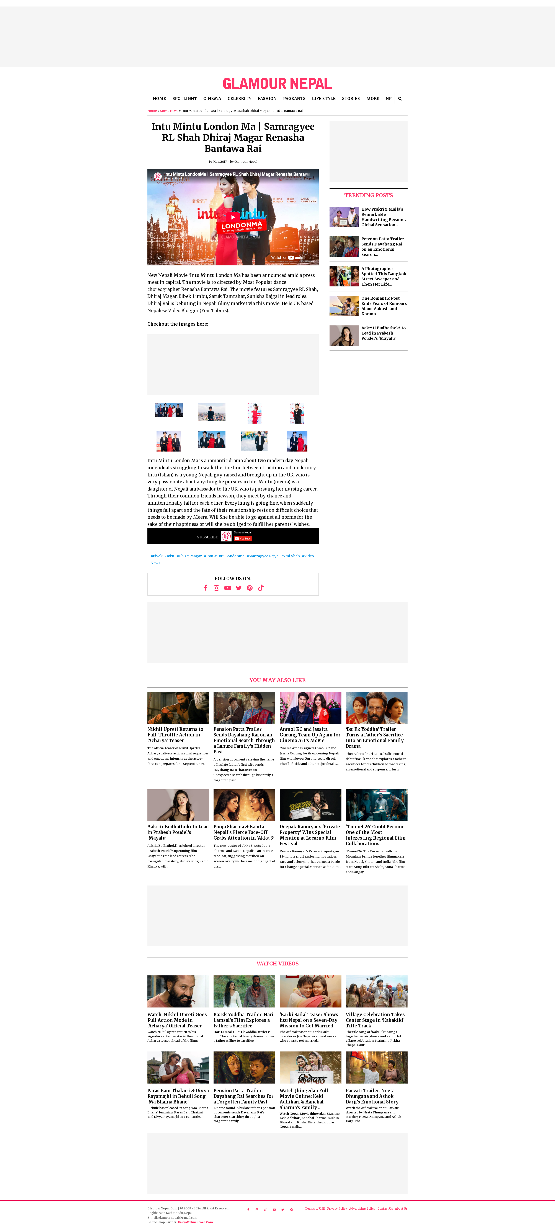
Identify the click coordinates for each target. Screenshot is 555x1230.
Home (152, 111)
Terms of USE (315, 1209)
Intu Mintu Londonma (225, 556)
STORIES (351, 98)
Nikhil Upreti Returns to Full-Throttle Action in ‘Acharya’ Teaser (175, 734)
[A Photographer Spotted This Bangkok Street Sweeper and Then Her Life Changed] (344, 276)
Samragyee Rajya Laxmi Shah (274, 556)
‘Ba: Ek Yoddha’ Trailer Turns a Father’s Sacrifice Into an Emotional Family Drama (375, 737)
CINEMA (212, 98)
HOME (159, 98)
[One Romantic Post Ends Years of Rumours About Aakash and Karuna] (344, 306)
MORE (372, 98)
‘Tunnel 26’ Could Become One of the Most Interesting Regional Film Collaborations (376, 835)
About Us (401, 1209)
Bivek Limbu (163, 556)
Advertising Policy (362, 1209)
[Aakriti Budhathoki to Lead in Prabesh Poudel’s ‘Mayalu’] (344, 335)
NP (389, 98)
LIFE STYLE (324, 98)
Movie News (169, 111)
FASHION (267, 98)
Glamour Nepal (245, 162)
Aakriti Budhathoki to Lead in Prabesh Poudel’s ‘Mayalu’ (383, 333)
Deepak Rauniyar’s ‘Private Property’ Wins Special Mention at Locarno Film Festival (310, 835)
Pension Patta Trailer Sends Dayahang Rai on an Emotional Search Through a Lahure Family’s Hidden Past (244, 740)
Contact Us (385, 1209)
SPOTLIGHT (185, 98)
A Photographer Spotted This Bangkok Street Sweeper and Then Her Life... (383, 276)
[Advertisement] (277, 36)
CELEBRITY (239, 98)
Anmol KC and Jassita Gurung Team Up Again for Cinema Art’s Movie (310, 734)
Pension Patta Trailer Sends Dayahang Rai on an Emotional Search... (382, 246)
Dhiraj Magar (190, 556)
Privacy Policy (337, 1209)
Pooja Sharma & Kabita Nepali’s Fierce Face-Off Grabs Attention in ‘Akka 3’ (244, 832)
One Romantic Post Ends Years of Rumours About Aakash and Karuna (384, 306)
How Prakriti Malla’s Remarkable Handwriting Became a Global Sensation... (384, 217)
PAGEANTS (294, 98)
